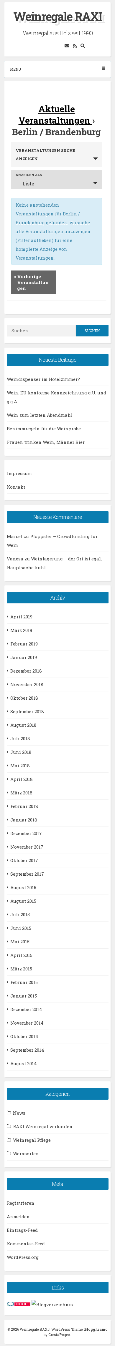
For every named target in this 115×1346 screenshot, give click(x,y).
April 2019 (21, 617)
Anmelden (18, 1216)
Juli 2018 (20, 738)
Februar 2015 (24, 982)
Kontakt (16, 487)
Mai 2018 (20, 766)
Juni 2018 (21, 752)
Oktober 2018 (24, 698)
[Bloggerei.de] (18, 1304)
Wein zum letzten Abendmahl (40, 415)
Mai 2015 (19, 942)
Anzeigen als (29, 174)
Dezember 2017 (26, 833)
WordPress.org (23, 1257)
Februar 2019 (24, 644)
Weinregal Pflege (32, 1140)
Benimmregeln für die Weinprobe (44, 428)
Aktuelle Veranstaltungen (55, 114)
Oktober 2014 (24, 1036)
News (19, 1113)
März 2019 (21, 630)
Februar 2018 (24, 806)
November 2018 (26, 684)
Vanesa (15, 559)
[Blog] (52, 1304)
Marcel (14, 536)
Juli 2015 (20, 914)
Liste (28, 183)
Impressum (19, 473)
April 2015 (21, 955)
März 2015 (21, 969)
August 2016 (23, 887)
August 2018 (23, 725)
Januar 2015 (23, 996)
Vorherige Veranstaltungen (31, 282)
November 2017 (26, 847)
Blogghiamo (96, 1329)
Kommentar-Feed (26, 1244)
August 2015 (23, 901)
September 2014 (27, 1050)
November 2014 (27, 1023)
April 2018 (21, 779)
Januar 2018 (23, 820)
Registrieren (20, 1203)
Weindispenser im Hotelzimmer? (43, 379)
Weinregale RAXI (57, 16)
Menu (15, 69)
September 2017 (27, 874)
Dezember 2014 (26, 1009)
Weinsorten (26, 1153)
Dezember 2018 (26, 671)
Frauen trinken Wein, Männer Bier (46, 442)
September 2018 (27, 711)
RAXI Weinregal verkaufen (43, 1126)
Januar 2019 (23, 657)
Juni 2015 (20, 928)
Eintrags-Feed (22, 1230)
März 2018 (21, 793)
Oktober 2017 (24, 860)
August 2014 (23, 1063)
